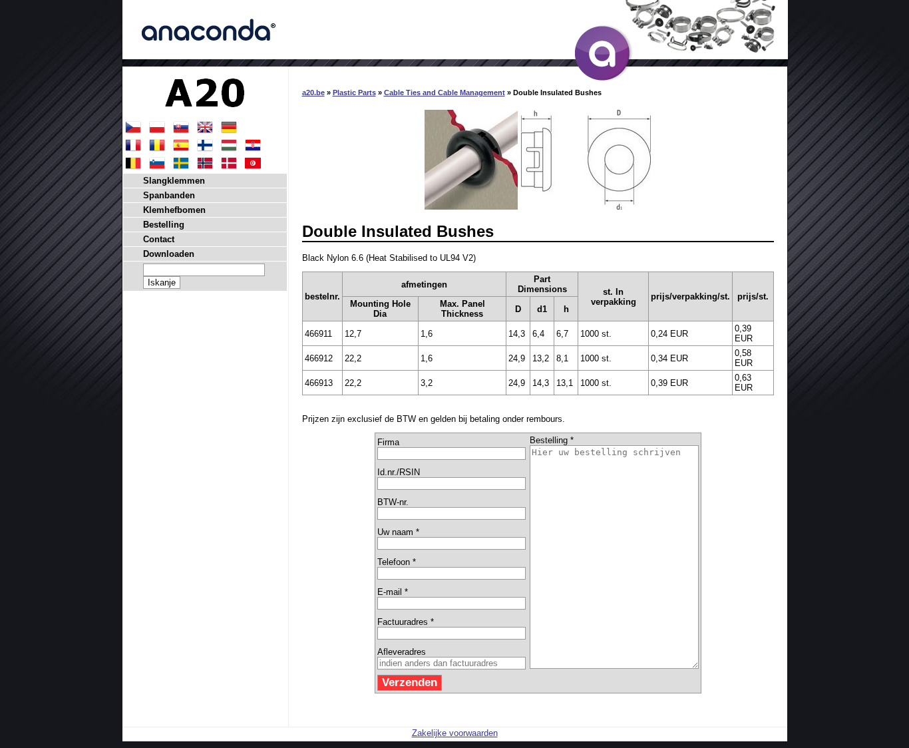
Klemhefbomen (174, 210)
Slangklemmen (174, 181)
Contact (158, 239)
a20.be (313, 92)
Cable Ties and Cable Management (444, 92)
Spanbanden (169, 195)
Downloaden (168, 254)
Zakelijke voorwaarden (455, 733)
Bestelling (163, 225)
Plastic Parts (354, 92)
